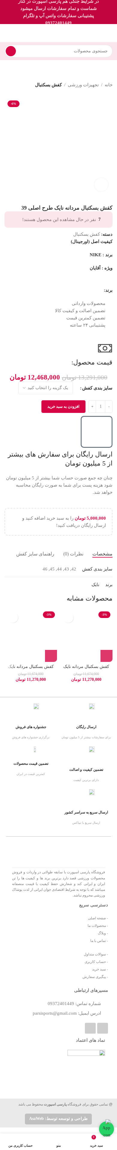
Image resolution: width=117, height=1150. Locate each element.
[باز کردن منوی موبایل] (110, 33)
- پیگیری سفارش (95, 977)
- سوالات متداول (96, 954)
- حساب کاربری (96, 962)
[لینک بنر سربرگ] (58, 12)
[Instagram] (90, 1028)
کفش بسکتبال (48, 84)
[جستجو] (11, 51)
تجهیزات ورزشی (83, 84)
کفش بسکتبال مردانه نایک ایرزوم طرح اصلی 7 (31, 669)
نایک (95, 584)
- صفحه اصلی (98, 918)
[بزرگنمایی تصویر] (101, 185)
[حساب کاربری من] (7, 33)
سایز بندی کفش (97, 388)
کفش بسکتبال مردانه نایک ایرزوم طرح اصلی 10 (86, 669)
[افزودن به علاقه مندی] (68, 617)
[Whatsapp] (102, 1028)
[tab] (102, 554)
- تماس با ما (99, 941)
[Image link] (50, 1067)
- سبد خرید (100, 969)
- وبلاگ (103, 933)
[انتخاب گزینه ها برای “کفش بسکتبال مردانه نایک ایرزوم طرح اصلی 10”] (106, 656)
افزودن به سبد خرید (63, 406)
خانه (108, 84)
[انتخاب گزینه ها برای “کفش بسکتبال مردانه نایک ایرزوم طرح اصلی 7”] (51, 656)
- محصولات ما (98, 926)
